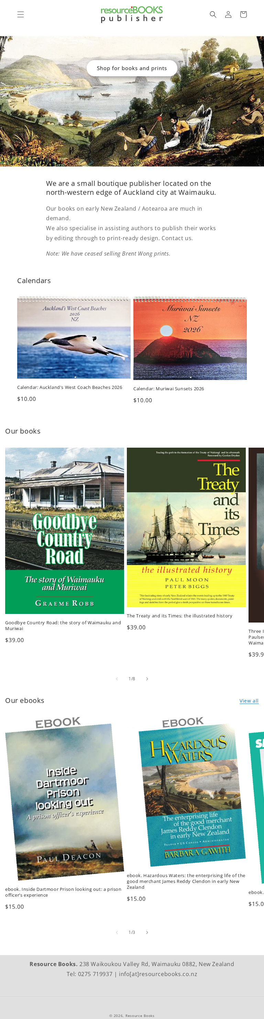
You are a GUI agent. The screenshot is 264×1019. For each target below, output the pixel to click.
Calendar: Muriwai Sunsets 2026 (168, 389)
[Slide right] (147, 678)
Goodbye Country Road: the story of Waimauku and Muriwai (63, 625)
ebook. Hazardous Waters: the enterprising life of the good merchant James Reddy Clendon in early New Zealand (186, 881)
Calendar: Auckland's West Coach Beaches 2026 (69, 387)
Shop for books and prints (132, 68)
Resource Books (140, 1015)
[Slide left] (116, 678)
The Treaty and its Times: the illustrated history (179, 616)
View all (249, 700)
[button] (20, 14)
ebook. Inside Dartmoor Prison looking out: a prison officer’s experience (63, 892)
